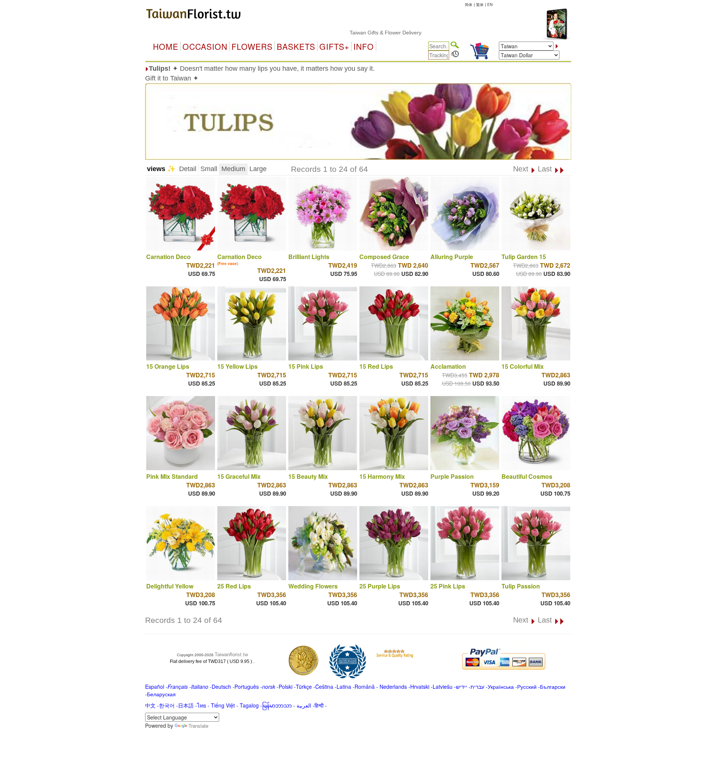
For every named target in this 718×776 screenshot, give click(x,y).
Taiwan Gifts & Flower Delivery (361, 33)
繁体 (480, 4)
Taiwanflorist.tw (231, 654)
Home (165, 46)
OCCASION (204, 46)
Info (363, 46)
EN (490, 4)
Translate (198, 725)
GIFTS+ (334, 46)
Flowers (252, 46)
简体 (468, 4)
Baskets (296, 46)
